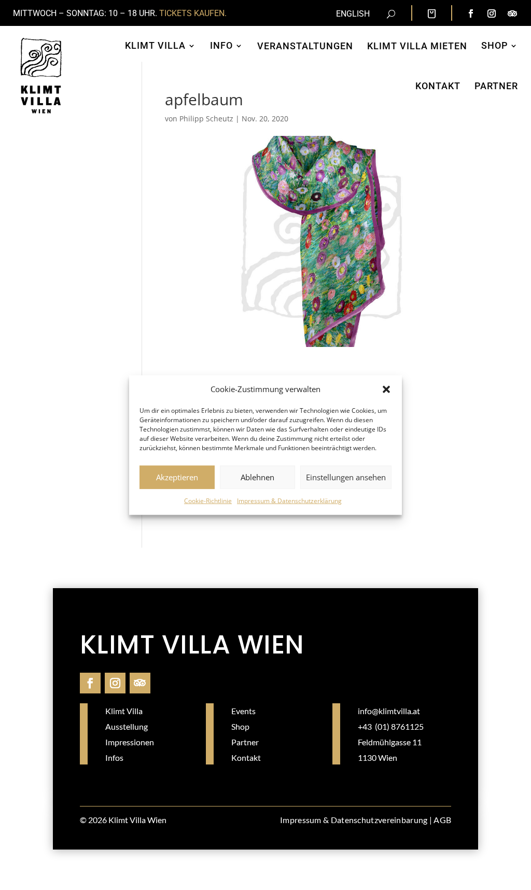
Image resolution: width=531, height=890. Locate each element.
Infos (114, 757)
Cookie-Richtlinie (208, 500)
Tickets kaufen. (193, 13)
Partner (496, 85)
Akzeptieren (177, 477)
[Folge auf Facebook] (471, 13)
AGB (442, 820)
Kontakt (437, 85)
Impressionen (129, 742)
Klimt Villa (155, 45)
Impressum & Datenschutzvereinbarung (354, 820)
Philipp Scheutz (206, 118)
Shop (494, 45)
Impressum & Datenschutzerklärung (289, 500)
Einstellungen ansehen (346, 477)
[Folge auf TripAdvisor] (512, 13)
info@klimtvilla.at (389, 711)
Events (243, 711)
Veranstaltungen (305, 45)
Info (221, 45)
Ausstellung (126, 726)
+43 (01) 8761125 (391, 726)
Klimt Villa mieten (417, 45)
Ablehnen (257, 477)
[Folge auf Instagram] (491, 13)
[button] (386, 389)
